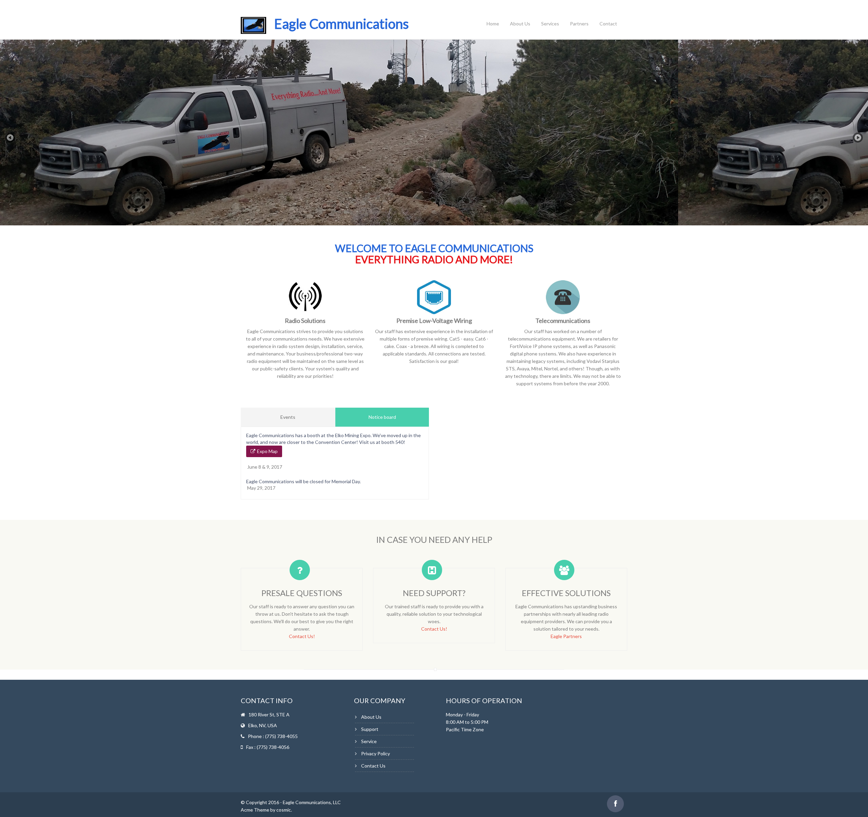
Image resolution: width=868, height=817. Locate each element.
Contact (608, 23)
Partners (579, 23)
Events (287, 417)
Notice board (382, 417)
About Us (520, 23)
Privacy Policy (375, 753)
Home (493, 23)
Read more (661, 180)
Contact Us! (302, 636)
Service (369, 741)
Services (550, 23)
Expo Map (267, 451)
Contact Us (373, 766)
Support (369, 729)
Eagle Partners (566, 636)
